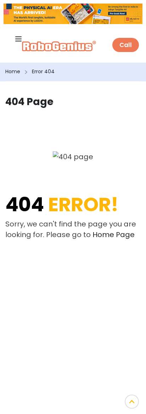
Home (12, 71)
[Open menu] (18, 39)
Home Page (113, 235)
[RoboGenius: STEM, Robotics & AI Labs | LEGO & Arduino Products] (59, 45)
